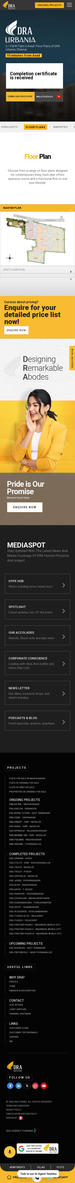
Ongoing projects (49, 5)
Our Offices (16, 1005)
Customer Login (18, 1028)
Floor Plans (35, 127)
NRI (11, 1041)
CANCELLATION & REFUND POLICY (21, 1114)
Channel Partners (20, 1014)
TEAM (12, 986)
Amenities (60, 126)
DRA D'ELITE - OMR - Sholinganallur (29, 863)
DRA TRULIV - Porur (20, 871)
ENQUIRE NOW (24, 507)
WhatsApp (61, 1177)
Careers (14, 1037)
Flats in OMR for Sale (22, 787)
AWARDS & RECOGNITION (22, 990)
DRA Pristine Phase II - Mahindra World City (35, 929)
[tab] (37, 208)
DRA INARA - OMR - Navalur (24, 826)
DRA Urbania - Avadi (20, 858)
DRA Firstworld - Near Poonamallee (30, 952)
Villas (41, 1167)
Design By (11, 1118)
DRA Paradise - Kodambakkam (26, 894)
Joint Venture (17, 1009)
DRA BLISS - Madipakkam (23, 885)
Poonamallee (25, 844)
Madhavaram (24, 804)
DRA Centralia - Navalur (23, 876)
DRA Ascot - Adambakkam (24, 907)
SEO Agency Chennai (20, 1130)
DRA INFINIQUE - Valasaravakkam (28, 831)
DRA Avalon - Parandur (23, 808)
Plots (60, 1167)
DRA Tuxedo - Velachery (23, 920)
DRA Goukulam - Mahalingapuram (29, 898)
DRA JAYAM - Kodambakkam (24, 880)
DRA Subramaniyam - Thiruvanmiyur (30, 902)
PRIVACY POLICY (13, 1110)
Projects (19, 1177)
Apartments (17, 1167)
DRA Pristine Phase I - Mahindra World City (34, 925)
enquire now (16, 330)
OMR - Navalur (25, 822)
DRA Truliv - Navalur (21, 867)
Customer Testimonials (23, 1032)
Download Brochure (20, 96)
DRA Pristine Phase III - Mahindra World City (35, 933)
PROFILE (13, 981)
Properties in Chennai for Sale (27, 791)
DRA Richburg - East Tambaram (27, 948)
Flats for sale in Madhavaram (27, 778)
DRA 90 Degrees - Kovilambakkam (28, 911)
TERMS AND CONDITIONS (17, 1106)
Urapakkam (22, 817)
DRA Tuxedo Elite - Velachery (26, 916)
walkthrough (44, 97)
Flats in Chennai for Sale (24, 783)
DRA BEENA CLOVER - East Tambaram (29, 813)
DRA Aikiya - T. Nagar (21, 889)
